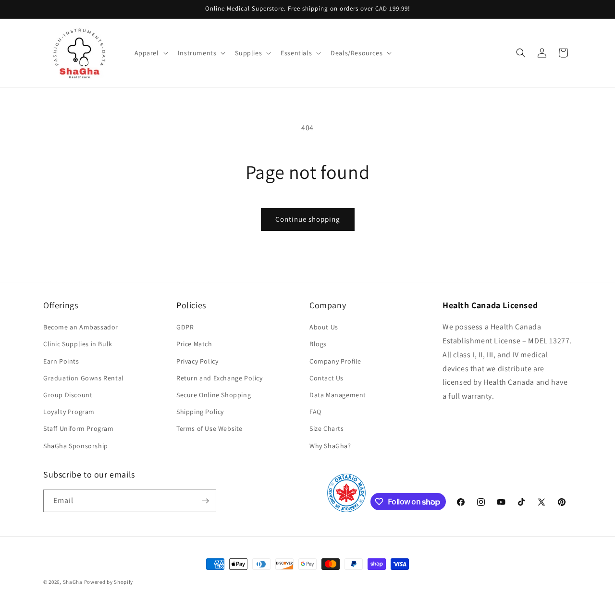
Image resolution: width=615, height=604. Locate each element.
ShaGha (73, 582)
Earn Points (61, 361)
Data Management (337, 394)
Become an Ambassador (80, 327)
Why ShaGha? (330, 445)
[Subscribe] (205, 501)
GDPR (185, 327)
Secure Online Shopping (213, 394)
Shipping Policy (200, 411)
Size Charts (326, 428)
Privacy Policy (197, 361)
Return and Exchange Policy (219, 378)
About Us (323, 327)
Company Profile (335, 361)
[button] (150, 53)
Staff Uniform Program (78, 428)
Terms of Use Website (209, 428)
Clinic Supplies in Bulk (77, 344)
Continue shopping (307, 219)
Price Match (194, 344)
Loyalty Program (69, 411)
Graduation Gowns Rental (83, 378)
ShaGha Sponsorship (75, 445)
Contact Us (326, 378)
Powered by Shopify (109, 582)
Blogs (318, 344)
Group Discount (67, 394)
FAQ (315, 411)
